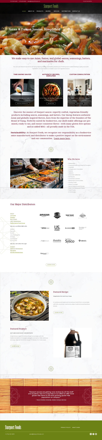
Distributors (66, 11)
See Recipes (51, 103)
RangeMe (13, 250)
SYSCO (12, 213)
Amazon (12, 246)
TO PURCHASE (13, 1)
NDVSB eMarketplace (16, 252)
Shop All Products (22, 103)
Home (24, 11)
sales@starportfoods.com (34, 1)
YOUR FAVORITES (87, 1)
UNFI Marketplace (15, 221)
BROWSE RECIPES (15, 33)
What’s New (76, 427)
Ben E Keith (13, 219)
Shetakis (12, 217)
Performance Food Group (17, 223)
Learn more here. (62, 138)
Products (40, 11)
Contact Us (76, 11)
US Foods (13, 215)
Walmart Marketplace (16, 248)
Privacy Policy (66, 427)
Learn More (79, 103)
